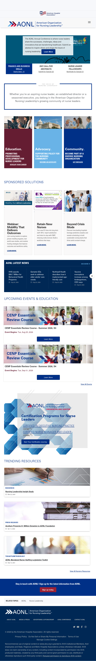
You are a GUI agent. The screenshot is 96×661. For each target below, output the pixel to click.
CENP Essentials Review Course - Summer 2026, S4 (30, 366)
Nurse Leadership (36, 600)
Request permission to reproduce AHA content (62, 655)
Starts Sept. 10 (19, 69)
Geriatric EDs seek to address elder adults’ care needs (37, 275)
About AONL (11, 620)
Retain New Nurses (44, 225)
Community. (74, 149)
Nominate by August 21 (75, 69)
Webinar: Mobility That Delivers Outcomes (15, 228)
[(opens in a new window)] (18, 198)
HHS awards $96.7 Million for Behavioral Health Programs (16, 275)
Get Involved (78, 162)
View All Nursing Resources (80, 571)
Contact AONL (79, 620)
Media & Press (24, 620)
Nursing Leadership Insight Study (19, 491)
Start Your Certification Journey (35, 442)
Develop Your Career (18, 165)
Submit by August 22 (46, 69)
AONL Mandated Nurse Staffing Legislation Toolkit (26, 560)
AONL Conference (64, 620)
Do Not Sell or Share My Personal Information (47, 636)
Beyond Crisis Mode (76, 225)
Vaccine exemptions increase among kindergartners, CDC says (81, 276)
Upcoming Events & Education (31, 298)
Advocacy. (43, 149)
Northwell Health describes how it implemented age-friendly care (59, 275)
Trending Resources (22, 461)
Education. (13, 149)
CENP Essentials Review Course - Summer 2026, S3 (30, 328)
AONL (23, 600)
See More (85, 264)
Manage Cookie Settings (47, 639)
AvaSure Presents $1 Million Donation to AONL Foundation (30, 526)
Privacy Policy (21, 636)
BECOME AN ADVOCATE (48, 162)
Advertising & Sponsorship (43, 620)
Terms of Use (73, 636)
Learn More (48, 339)
